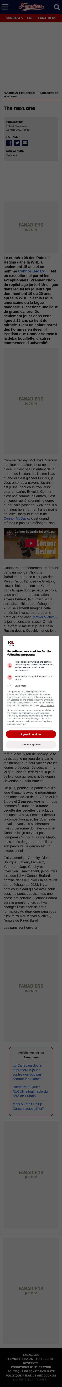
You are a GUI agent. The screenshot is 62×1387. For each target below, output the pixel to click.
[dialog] (31, 693)
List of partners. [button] (47, 705)
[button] (31, 685)
